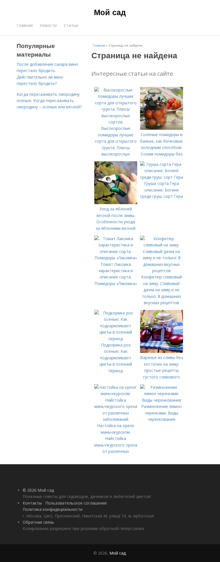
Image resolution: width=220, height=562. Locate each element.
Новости (48, 25)
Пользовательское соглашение (76, 503)
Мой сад (110, 12)
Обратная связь (38, 522)
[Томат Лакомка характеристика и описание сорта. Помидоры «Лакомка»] (115, 257)
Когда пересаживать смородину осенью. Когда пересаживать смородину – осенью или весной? (49, 100)
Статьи (71, 25)
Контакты (32, 503)
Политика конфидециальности (52, 509)
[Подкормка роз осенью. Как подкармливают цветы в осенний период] (115, 338)
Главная (25, 25)
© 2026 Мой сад (38, 490)
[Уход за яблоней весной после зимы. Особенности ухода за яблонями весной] (115, 202)
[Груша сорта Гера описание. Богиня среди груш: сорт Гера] (161, 177)
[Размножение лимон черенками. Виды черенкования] (161, 400)
